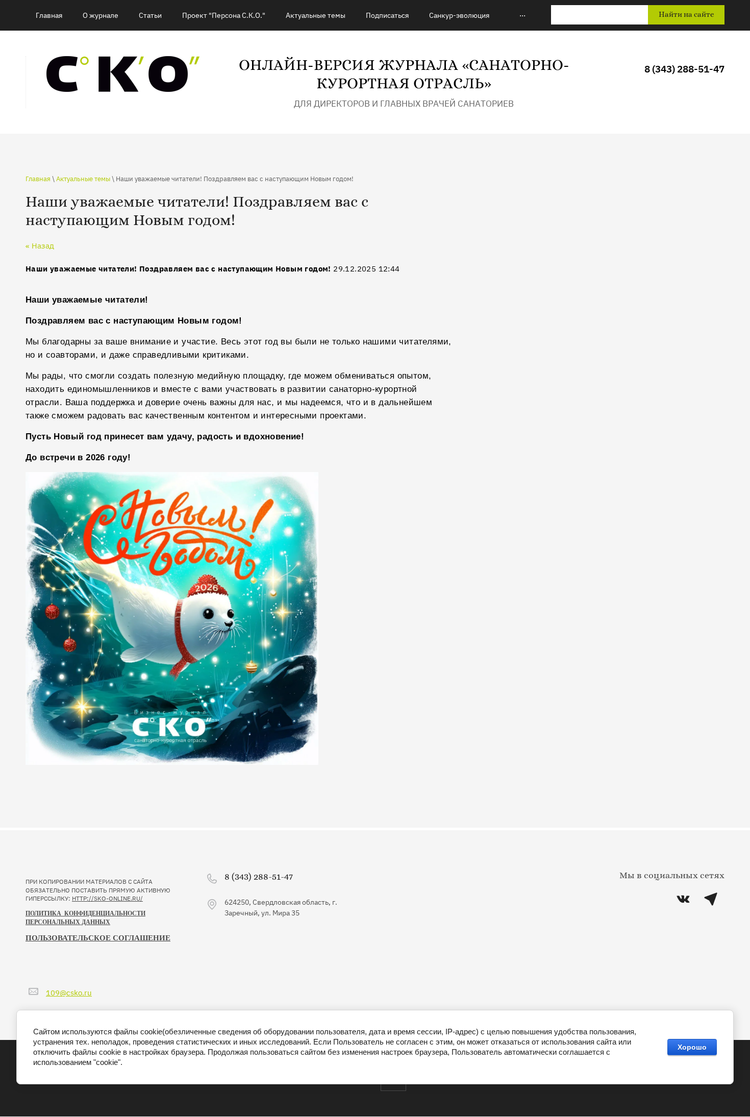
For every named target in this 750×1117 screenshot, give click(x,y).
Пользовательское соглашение (98, 938)
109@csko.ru (69, 992)
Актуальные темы (83, 178)
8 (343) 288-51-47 (684, 68)
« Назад (40, 245)
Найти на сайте (686, 14)
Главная (38, 178)
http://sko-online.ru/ (107, 898)
